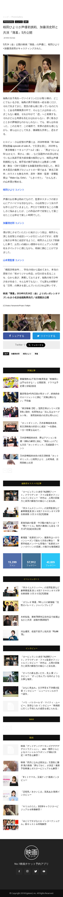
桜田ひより (27, 354)
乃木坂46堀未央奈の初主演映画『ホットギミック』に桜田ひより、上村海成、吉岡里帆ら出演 (39, 459)
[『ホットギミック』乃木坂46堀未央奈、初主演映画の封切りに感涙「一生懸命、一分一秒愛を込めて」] (10, 426)
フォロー (31, 554)
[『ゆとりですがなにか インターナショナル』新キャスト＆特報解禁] (10, 824)
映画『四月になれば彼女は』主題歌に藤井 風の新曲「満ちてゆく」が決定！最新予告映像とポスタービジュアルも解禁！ (40, 765)
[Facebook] (19, 871)
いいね (12, 554)
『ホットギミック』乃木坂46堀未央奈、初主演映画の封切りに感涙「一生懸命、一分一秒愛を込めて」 (39, 426)
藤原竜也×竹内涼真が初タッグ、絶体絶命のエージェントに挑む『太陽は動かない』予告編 (39, 397)
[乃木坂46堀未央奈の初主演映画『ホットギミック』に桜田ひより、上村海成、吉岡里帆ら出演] (10, 459)
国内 (26, 22)
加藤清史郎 (15, 354)
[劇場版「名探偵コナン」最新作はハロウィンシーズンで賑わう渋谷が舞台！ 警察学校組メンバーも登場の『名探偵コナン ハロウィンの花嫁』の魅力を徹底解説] (10, 541)
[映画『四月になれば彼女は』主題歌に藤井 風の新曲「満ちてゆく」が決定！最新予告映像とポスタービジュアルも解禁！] (10, 766)
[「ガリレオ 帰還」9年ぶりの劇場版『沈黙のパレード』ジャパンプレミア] (10, 606)
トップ (6, 17)
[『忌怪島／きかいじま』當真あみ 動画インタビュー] (10, 795)
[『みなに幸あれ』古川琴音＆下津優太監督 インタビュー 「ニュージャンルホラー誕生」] (10, 691)
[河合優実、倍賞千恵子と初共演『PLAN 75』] (10, 635)
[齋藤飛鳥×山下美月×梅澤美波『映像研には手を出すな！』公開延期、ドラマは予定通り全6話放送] (10, 382)
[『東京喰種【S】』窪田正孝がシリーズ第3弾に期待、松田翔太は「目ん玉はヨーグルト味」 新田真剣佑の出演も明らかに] (10, 412)
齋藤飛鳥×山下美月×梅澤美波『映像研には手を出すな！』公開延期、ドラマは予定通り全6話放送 (39, 382)
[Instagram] (27, 871)
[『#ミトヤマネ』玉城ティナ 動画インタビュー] (10, 780)
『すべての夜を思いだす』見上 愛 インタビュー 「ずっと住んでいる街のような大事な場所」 (40, 676)
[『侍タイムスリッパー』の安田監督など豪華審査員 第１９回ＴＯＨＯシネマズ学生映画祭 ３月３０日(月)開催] (10, 512)
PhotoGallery (17, 17)
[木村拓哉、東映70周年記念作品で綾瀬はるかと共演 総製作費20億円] (10, 620)
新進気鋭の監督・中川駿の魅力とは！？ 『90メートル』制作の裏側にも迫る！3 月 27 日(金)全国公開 (40, 526)
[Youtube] (44, 871)
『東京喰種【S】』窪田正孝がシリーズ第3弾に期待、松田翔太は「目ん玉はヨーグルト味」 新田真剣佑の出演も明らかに (40, 412)
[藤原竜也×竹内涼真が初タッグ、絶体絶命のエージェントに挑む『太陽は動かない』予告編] (10, 397)
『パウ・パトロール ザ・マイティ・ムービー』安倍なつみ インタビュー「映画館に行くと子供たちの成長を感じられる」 (40, 705)
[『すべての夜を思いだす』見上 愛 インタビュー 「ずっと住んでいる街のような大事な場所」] (10, 677)
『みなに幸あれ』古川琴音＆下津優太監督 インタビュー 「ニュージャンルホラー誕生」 (40, 691)
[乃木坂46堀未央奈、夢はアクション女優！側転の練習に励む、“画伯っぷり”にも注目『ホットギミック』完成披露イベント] (10, 441)
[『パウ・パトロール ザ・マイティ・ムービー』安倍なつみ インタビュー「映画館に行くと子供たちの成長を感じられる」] (10, 706)
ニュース (19, 22)
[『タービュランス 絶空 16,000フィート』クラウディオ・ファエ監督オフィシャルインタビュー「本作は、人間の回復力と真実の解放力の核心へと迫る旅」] (10, 495)
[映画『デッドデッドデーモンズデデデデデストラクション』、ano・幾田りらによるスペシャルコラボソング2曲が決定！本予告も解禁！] (10, 749)
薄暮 (36, 354)
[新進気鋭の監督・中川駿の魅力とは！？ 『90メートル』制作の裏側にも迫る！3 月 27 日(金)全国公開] (10, 526)
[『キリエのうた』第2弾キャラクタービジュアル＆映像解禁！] (10, 810)
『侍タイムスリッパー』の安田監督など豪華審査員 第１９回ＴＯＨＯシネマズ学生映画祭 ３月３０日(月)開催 (40, 511)
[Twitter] (36, 871)
